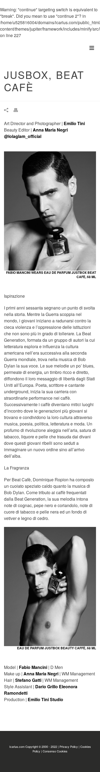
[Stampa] (18, 110)
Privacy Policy (68, 746)
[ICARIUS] (2, 48)
